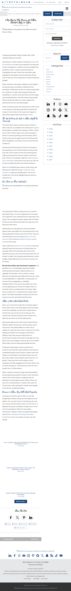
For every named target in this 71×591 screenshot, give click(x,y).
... (26, 527)
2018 (50, 156)
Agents (48, 81)
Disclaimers (46, 588)
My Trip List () (51, 2)
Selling (15, 524)
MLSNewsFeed (50, 86)
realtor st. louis (20, 527)
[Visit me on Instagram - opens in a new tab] (12, 2)
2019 (50, 153)
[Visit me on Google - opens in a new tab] (17, 2)
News (47, 69)
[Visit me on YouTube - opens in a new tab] (29, 2)
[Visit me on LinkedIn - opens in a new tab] (2, 2)
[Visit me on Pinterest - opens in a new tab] (14, 2)
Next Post (34, 539)
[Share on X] (17, 517)
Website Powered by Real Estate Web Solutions (35, 585)
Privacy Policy (27, 578)
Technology (23, 524)
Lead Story (49, 89)
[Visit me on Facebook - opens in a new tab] (5, 2)
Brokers (48, 79)
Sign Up (66, 2)
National (48, 77)
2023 (51, 139)
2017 (50, 160)
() (39, 2)
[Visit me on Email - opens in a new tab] (9, 2)
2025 (51, 132)
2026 (51, 129)
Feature (48, 91)
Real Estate (33, 524)
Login (59, 2)
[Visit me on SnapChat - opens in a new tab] (22, 2)
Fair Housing (44, 578)
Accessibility (36, 578)
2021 (50, 146)
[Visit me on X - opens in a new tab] (19, 2)
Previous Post (8, 539)
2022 (51, 142)
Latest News (49, 72)
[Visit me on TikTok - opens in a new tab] (26, 2)
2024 (51, 136)
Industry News (50, 74)
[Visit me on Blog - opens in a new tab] (24, 2)
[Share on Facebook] (10, 517)
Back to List (20, 501)
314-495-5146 (38, 565)
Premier (48, 84)
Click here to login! (57, 45)
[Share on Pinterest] (24, 517)
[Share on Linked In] (30, 517)
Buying (8, 524)
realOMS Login (53, 588)
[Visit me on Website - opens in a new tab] (7, 2)
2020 (51, 149)
